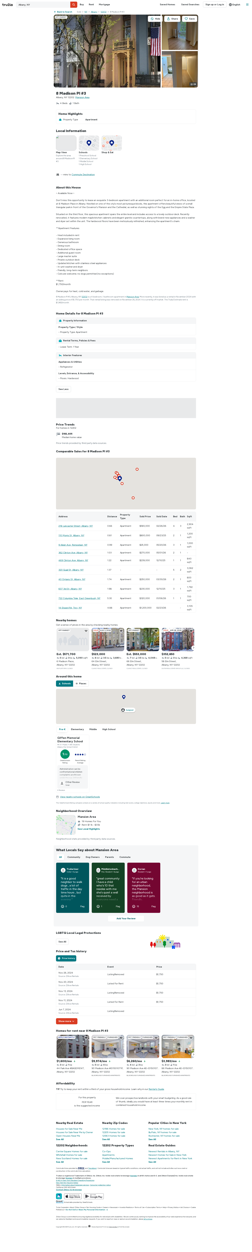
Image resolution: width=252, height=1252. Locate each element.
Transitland (92, 1168)
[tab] (64, 683)
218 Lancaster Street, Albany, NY (75, 526)
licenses (133, 1176)
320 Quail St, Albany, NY (71, 569)
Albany (94, 12)
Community (73, 857)
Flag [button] (82, 906)
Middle (93, 729)
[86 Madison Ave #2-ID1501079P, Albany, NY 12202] (178, 1046)
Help (164, 1207)
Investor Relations (126, 1207)
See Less (64, 389)
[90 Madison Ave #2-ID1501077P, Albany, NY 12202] (143, 1046)
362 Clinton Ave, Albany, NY (73, 552)
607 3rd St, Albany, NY (70, 588)
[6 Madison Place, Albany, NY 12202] (73, 639)
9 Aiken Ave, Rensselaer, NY (72, 545)
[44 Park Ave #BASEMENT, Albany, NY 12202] (73, 1046)
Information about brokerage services (75, 1185)
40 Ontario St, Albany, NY (71, 579)
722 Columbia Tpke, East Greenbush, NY (79, 598)
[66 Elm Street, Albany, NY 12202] (143, 639)
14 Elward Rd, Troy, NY (70, 607)
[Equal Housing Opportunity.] (89, 1227)
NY (86, 12)
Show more (64, 1021)
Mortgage (104, 4)
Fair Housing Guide (93, 1207)
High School (109, 729)
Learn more (165, 803)
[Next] (193, 647)
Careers (105, 1207)
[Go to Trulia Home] (9, 5)
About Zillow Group (77, 1207)
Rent (91, 4)
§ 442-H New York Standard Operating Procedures (75, 1180)
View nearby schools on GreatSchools (80, 796)
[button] (73, 5)
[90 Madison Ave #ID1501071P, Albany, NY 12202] (108, 1046)
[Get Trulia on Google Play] (94, 1196)
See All (63, 941)
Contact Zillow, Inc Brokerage (69, 1190)
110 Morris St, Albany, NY (71, 535)
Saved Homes (167, 4)
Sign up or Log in (214, 4)
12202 (103, 12)
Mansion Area (82, 97)
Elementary (77, 729)
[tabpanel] (126, 994)
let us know (148, 1219)
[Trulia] (59, 1196)
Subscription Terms (153, 1207)
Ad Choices (184, 1207)
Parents (109, 857)
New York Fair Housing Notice (67, 1183)
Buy (82, 4)
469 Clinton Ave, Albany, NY (73, 560)
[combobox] (46, 5)
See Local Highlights (89, 829)
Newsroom (114, 1207)
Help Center (113, 1227)
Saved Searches (190, 4)
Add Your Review (126, 918)
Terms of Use (140, 1207)
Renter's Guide (156, 1089)
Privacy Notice (173, 1207)
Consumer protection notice (100, 1185)
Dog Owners (93, 857)
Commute (125, 857)
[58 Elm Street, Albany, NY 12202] (178, 639)
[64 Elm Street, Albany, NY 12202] (108, 639)
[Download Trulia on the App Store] (73, 1196)
